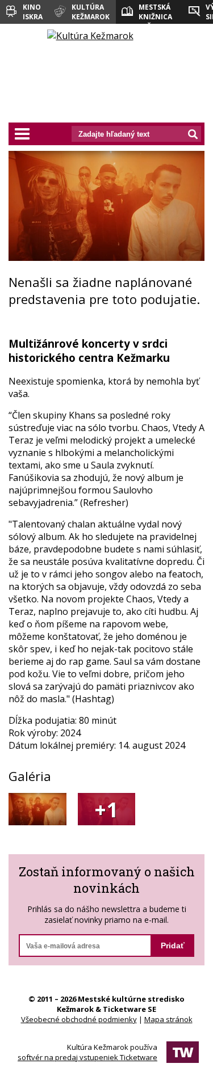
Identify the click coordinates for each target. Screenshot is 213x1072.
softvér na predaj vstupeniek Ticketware (87, 1057)
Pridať (173, 945)
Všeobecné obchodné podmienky (79, 1019)
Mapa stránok (168, 1019)
